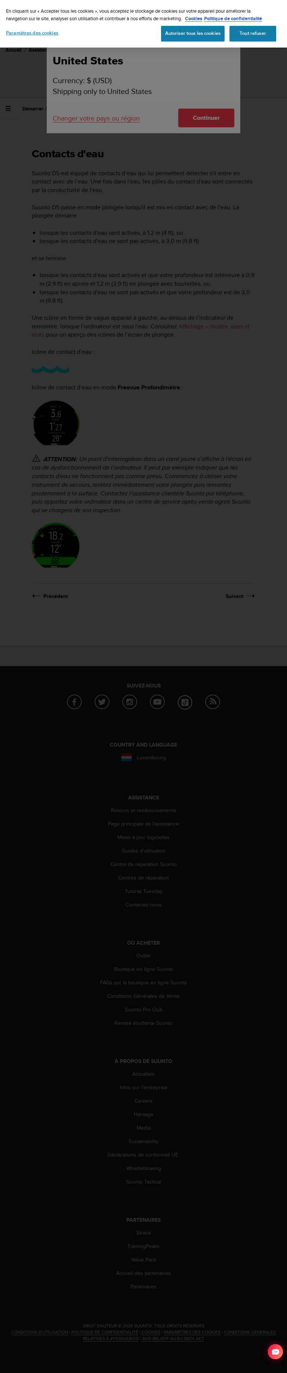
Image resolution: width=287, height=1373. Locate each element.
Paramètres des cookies (32, 33)
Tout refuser (253, 33)
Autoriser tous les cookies (192, 33)
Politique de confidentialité (233, 18)
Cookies (193, 18)
